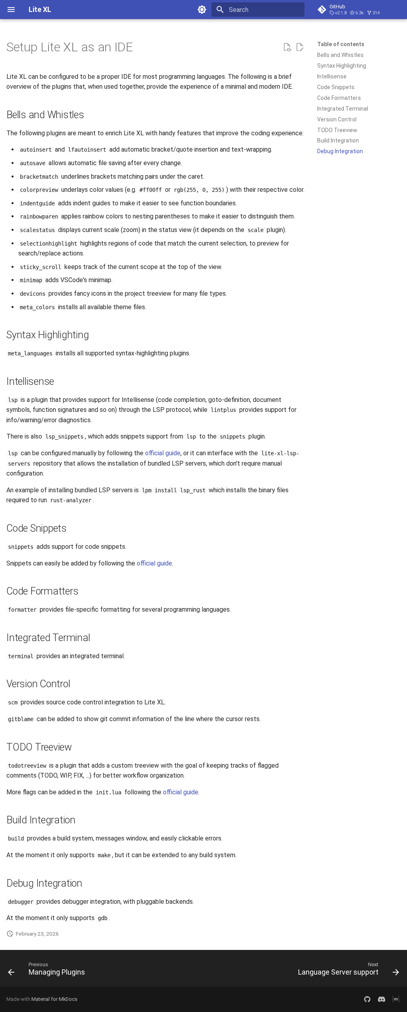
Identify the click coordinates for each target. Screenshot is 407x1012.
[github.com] (367, 999)
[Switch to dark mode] (202, 10)
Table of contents (340, 44)
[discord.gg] (381, 999)
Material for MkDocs (54, 999)
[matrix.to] (396, 999)
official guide (162, 453)
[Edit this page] (299, 47)
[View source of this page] (287, 47)
